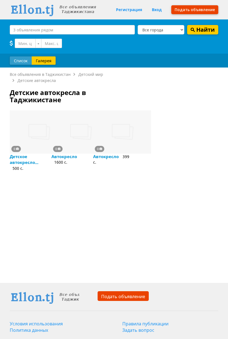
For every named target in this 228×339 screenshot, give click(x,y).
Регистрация (129, 9)
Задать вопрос (138, 330)
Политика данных (29, 330)
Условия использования (36, 324)
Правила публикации (145, 324)
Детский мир (90, 74)
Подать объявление (123, 296)
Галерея (43, 60)
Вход (157, 9)
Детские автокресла (37, 80)
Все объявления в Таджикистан (40, 74)
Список (21, 60)
